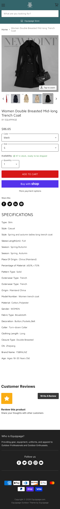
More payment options (30, 191)
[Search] (54, 13)
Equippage (11, 119)
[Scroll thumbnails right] (55, 98)
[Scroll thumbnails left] (3, 98)
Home (5, 29)
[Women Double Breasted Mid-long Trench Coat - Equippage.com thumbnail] (15, 99)
